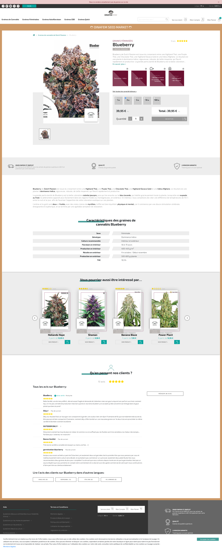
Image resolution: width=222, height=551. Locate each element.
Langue (197, 6)
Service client (177, 20)
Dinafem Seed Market (111, 27)
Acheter (169, 119)
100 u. (156, 100)
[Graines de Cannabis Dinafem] (34, 35)
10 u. (147, 100)
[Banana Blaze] (128, 309)
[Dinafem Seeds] (110, 13)
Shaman (92, 335)
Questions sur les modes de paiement (16, 520)
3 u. (128, 100)
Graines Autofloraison (51, 19)
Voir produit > (54, 342)
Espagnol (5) (66, 479)
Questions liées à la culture (12, 529)
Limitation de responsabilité (60, 526)
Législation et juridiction (58, 530)
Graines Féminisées (30, 19)
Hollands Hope (56, 335)
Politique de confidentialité (59, 522)
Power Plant (166, 335)
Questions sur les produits (12, 525)
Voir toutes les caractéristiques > (125, 91)
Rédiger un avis (165, 393)
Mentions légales (56, 514)
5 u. (137, 100)
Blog (29, 6)
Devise (211, 6)
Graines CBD (69, 19)
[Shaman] (92, 309)
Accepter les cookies (207, 539)
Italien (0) (88, 479)
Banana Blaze (129, 335)
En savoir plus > (119, 64)
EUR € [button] (217, 6)
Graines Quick (84, 19)
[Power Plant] (165, 309)
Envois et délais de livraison (60, 518)
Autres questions (9, 533)
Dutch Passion (121, 49)
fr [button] (201, 6)
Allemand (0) (111, 479)
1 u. (118, 100)
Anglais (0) (43, 479)
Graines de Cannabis (10, 19)
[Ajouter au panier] (67, 342)
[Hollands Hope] (55, 309)
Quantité (121, 118)
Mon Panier (211, 20)
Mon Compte (195, 20)
